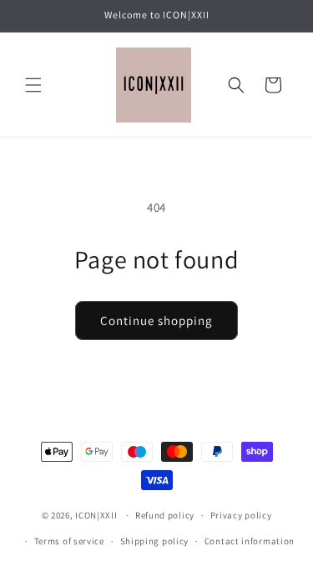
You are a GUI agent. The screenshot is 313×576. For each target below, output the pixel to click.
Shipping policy (154, 541)
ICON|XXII (96, 515)
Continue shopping (156, 320)
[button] (33, 85)
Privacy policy (241, 515)
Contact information (249, 541)
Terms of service (69, 541)
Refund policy (164, 515)
